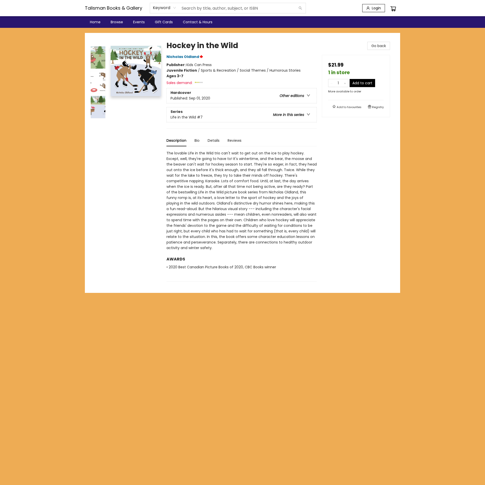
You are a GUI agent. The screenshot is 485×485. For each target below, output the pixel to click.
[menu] (242, 22)
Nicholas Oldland (182, 56)
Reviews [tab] (234, 140)
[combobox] (164, 8)
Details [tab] (214, 140)
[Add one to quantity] (345, 83)
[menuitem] (95, 22)
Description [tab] (176, 140)
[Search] (300, 8)
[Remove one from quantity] (331, 83)
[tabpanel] (241, 216)
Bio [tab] (197, 140)
